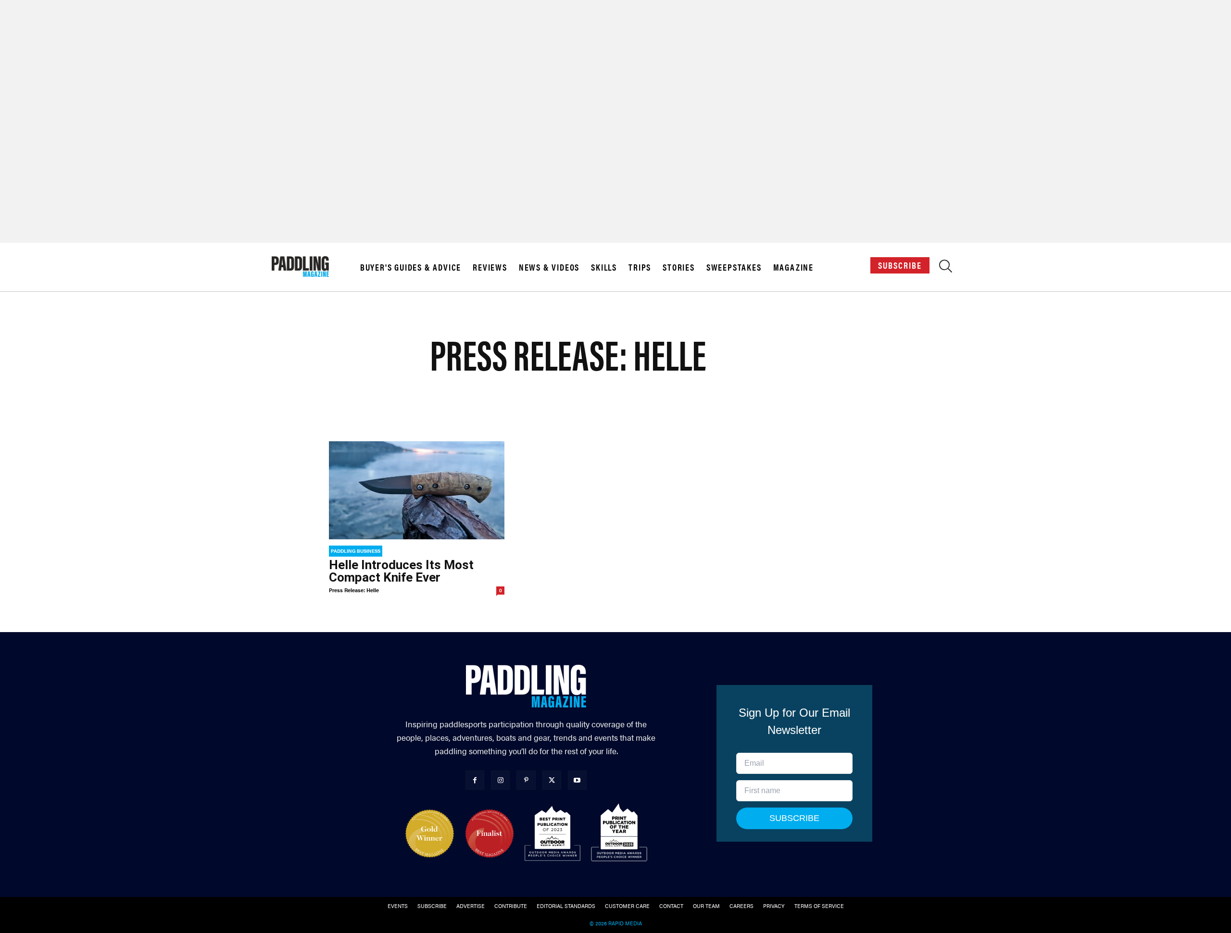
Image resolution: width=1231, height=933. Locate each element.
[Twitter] (551, 780)
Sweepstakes (734, 267)
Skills (604, 267)
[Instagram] (500, 780)
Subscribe (900, 265)
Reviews (490, 267)
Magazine (793, 267)
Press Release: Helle (354, 590)
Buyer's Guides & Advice (410, 267)
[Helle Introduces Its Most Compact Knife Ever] (416, 490)
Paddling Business (355, 550)
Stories (679, 267)
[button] (945, 268)
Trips (639, 267)
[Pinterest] (525, 780)
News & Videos (549, 267)
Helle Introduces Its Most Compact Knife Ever (401, 571)
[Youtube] (577, 780)
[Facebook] (474, 780)
